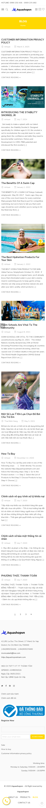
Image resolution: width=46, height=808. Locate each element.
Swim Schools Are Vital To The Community (19, 326)
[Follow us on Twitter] (2, 686)
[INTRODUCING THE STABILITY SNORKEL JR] (23, 97)
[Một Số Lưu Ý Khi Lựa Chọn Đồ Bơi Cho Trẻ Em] (20, 390)
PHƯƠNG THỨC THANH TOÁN (19, 575)
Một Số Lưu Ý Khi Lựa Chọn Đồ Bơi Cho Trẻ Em (20, 415)
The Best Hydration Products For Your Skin (20, 259)
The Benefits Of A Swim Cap (17, 183)
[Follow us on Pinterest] (10, 686)
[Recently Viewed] (42, 803)
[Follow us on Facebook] (6, 686)
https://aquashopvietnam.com (13, 657)
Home (23, 25)
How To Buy (8, 453)
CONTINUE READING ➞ (11, 77)
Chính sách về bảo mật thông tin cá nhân (21, 537)
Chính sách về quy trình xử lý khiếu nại (22, 496)
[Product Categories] (36, 10)
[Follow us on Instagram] (14, 686)
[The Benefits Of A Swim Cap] (23, 168)
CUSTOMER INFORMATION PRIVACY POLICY (22, 41)
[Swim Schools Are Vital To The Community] (23, 310)
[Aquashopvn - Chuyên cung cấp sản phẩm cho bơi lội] (21, 9)
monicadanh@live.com (10, 653)
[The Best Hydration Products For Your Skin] (23, 238)
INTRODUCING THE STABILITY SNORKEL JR (19, 114)
